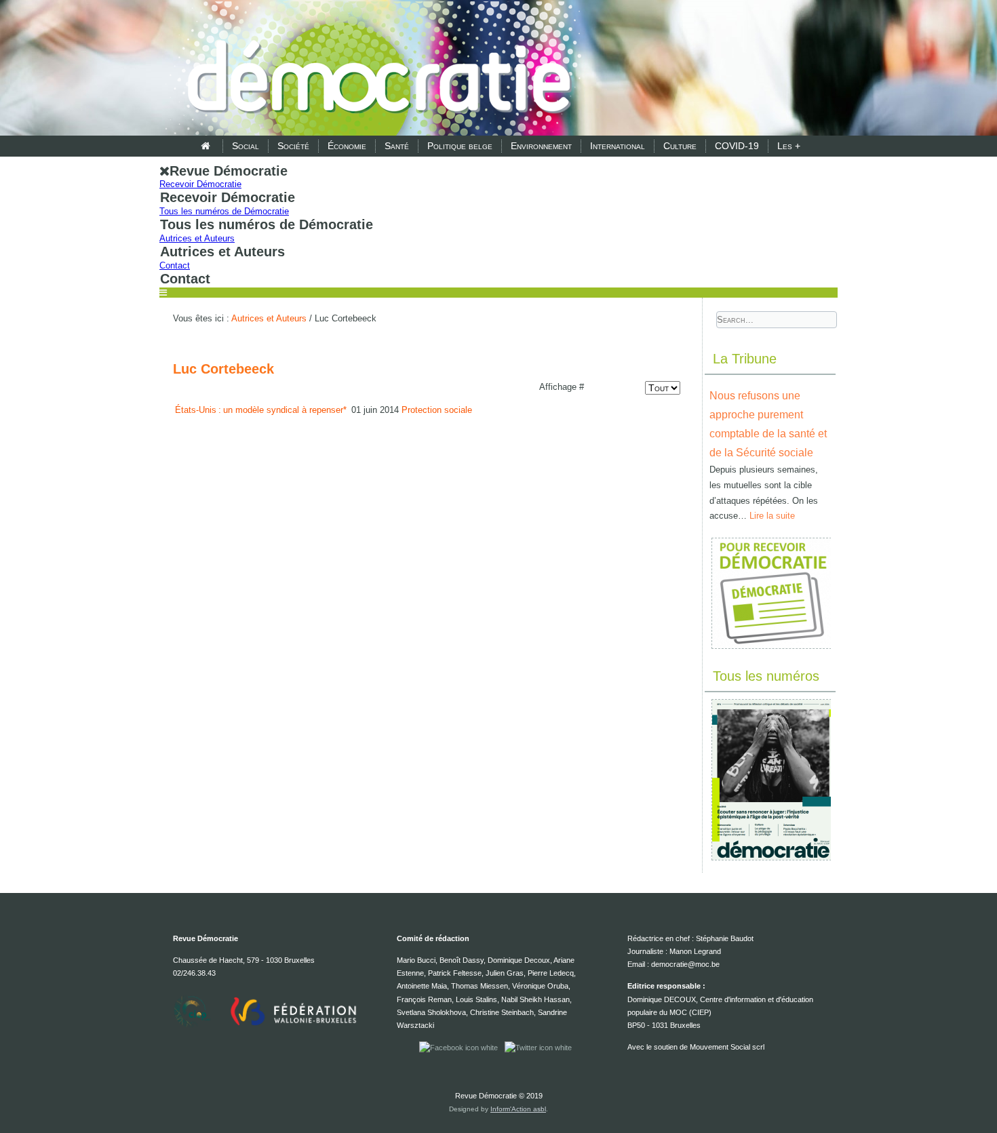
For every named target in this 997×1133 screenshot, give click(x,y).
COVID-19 (737, 145)
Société (293, 145)
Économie (347, 145)
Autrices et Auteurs (197, 238)
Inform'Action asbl (518, 1109)
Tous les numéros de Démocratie (224, 211)
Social (245, 145)
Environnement (541, 145)
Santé (397, 145)
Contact (174, 265)
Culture (680, 145)
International (617, 145)
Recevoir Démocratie (200, 184)
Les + (788, 145)
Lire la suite (772, 516)
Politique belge (459, 145)
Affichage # (561, 387)
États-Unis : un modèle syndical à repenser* (262, 410)
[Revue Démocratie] (375, 69)
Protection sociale (437, 410)
